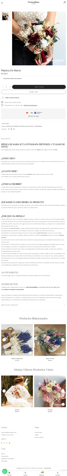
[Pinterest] (11, 129)
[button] (64, 2)
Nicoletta (50, 410)
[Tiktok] (13, 129)
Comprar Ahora (33, 92)
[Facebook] (8, 129)
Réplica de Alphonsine (17, 358)
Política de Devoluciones (30, 105)
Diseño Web (47, 468)
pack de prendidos (32, 287)
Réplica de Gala (50, 358)
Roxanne (17, 410)
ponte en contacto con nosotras (14, 289)
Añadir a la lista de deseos (12, 97)
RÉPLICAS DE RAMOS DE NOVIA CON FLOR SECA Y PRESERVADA (24, 126)
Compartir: (4, 129)
